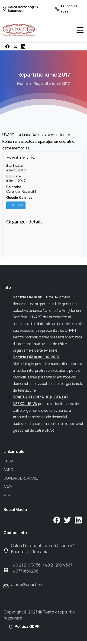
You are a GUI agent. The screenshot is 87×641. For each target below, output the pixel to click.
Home (22, 83)
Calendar (13, 187)
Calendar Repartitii (21, 191)
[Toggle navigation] (80, 30)
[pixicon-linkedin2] (78, 519)
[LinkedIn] (23, 46)
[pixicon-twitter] (67, 519)
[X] (15, 46)
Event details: (20, 157)
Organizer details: (25, 222)
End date (13, 176)
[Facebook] (7, 46)
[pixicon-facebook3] (57, 519)
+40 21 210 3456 (69, 9)
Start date (14, 165)
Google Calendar (20, 197)
